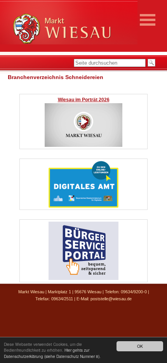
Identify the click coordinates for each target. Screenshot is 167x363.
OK (140, 346)
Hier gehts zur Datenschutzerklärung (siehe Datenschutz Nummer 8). (52, 353)
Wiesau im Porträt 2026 (84, 99)
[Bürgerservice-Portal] (83, 279)
